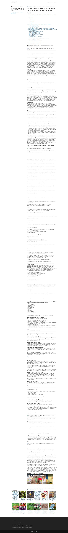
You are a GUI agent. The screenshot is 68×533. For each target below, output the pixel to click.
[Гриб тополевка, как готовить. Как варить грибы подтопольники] (52, 497)
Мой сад (13, 2)
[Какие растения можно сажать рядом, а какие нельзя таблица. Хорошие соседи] (30, 509)
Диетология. (31, 17)
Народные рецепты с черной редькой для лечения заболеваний (39, 38)
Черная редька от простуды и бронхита (35, 40)
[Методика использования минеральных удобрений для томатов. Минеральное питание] (22, 509)
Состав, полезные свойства (33, 25)
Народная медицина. (32, 15)
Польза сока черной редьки (33, 27)
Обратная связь (14, 526)
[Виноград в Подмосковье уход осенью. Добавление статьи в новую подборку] (30, 497)
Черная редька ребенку (32, 35)
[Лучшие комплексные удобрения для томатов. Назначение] (15, 509)
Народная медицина (51, 484)
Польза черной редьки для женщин (34, 33)
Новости (52, 2)
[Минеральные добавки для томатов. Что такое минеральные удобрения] (52, 509)
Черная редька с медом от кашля (34, 39)
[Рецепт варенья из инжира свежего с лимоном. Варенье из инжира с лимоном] (44, 497)
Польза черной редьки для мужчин (34, 32)
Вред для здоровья (38, 484)
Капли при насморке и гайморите (34, 41)
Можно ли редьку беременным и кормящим (36, 34)
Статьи (55, 2)
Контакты (13, 523)
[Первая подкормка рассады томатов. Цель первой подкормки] (37, 509)
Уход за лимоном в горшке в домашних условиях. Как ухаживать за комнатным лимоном (17, 9)
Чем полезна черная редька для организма (36, 31)
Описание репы (31, 22)
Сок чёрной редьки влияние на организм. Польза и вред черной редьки (39, 24)
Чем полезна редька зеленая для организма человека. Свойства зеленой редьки (41, 28)
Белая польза (33, 484)
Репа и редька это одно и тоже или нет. (34, 18)
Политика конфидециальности (17, 524)
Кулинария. (30, 16)
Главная (48, 2)
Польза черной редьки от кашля (34, 26)
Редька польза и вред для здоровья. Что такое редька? (37, 42)
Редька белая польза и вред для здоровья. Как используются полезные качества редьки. (42, 14)
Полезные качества (45, 484)
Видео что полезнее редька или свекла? (34, 43)
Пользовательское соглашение (21, 523)
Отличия (30, 23)
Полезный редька (40, 489)
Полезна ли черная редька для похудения (35, 36)
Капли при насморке (33, 489)
